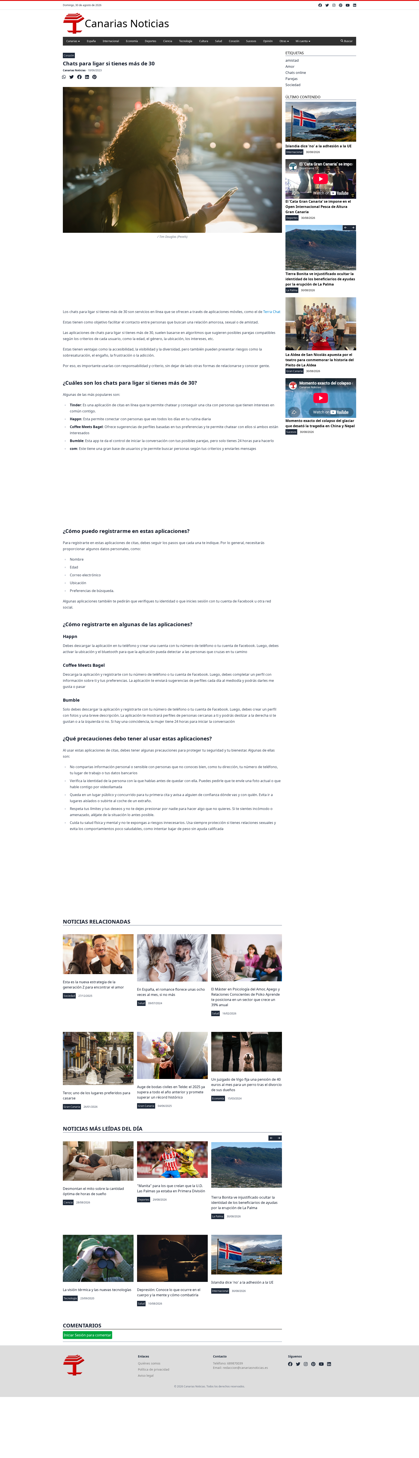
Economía (132, 41)
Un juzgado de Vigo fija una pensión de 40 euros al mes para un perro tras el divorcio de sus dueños (246, 1084)
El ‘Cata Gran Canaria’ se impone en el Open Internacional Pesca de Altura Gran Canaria (318, 206)
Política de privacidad (153, 1369)
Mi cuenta (302, 41)
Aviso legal (146, 1375)
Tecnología (185, 41)
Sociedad (69, 996)
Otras (283, 41)
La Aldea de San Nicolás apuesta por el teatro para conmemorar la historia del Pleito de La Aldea (319, 359)
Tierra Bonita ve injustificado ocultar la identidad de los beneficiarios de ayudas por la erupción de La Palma (244, 1202)
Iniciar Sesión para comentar (87, 1335)
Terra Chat (272, 311)
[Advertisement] (172, 273)
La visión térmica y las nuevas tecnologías (97, 1289)
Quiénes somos (149, 1363)
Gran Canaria (72, 1107)
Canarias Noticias (74, 70)
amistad (292, 60)
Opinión (268, 41)
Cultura (203, 41)
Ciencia (167, 41)
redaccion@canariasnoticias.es (245, 1368)
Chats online (295, 72)
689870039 (235, 1363)
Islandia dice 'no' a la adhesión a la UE (242, 1282)
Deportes (150, 41)
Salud (218, 41)
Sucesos (251, 41)
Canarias (71, 41)
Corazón (234, 41)
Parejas (291, 78)
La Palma (217, 1216)
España (91, 41)
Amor (290, 66)
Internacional (111, 41)
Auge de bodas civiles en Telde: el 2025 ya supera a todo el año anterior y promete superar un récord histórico (171, 1092)
